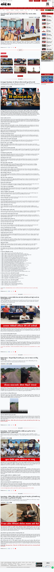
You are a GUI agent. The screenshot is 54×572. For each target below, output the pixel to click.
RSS (15, 564)
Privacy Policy (23, 564)
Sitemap (19, 564)
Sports (33, 562)
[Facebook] (52, 2)
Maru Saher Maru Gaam (8, 562)
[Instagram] (52, 5)
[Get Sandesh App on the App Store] (39, 566)
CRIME (2, 563)
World (27, 562)
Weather (13, 562)
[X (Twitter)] (37, 17)
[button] (48, 0)
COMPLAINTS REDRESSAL (13, 565)
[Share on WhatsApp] (52, 567)
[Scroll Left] (0, 10)
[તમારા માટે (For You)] (39, 10)
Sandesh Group (29, 564)
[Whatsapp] (52, 0)
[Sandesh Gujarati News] (6, 4)
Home (1, 12)
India (16, 562)
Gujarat (2, 17)
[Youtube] (52, 6)
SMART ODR (19, 565)
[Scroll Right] (35, 10)
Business (23, 562)
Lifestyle (5, 563)
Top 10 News (44, 13)
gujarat (4, 12)
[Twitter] (52, 3)
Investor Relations (4, 564)
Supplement (37, 0)
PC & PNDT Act (3, 53)
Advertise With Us (10, 564)
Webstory (19, 562)
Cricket (30, 562)
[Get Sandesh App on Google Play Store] (39, 563)
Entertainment (10, 563)
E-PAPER (31, 0)
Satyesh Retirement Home (5, 565)
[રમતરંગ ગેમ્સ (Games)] (37, 10)
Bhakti (18, 563)
